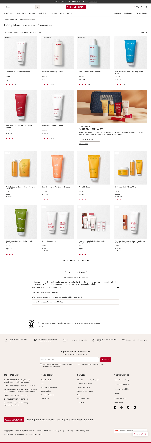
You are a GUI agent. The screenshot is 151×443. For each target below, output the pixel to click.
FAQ (42, 384)
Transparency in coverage (14, 434)
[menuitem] (133, 7)
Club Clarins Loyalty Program (88, 380)
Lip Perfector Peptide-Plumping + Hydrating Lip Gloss (17, 404)
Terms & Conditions (44, 431)
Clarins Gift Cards (83, 387)
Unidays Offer (119, 403)
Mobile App (81, 402)
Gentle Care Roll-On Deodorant (16, 395)
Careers (117, 393)
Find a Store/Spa (83, 398)
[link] (112, 119)
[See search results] (38, 7)
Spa (78, 395)
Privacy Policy (59, 431)
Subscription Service (85, 384)
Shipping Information (49, 387)
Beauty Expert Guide (85, 391)
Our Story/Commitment (123, 384)
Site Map (70, 431)
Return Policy (46, 391)
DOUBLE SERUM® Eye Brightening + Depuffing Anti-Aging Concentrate (17, 381)
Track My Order (46, 380)
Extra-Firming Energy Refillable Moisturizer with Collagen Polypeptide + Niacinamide (20, 390)
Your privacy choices (34, 434)
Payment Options (47, 395)
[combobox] (130, 431)
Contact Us (45, 398)
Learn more (83, 144)
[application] (89, 139)
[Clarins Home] (75, 7)
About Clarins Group (121, 380)
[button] (75, 287)
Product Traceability (121, 389)
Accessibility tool (82, 431)
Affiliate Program (120, 398)
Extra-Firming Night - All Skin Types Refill (19, 386)
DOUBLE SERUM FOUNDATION (16, 399)
